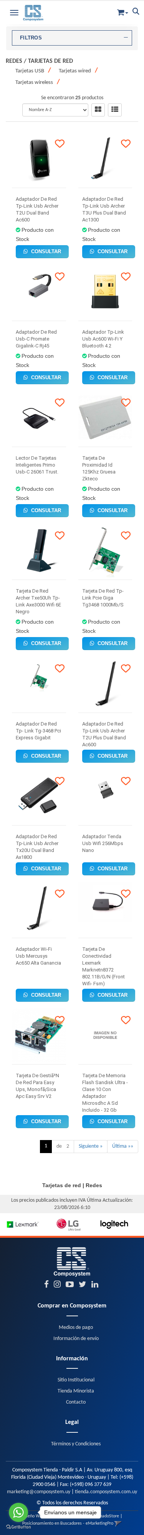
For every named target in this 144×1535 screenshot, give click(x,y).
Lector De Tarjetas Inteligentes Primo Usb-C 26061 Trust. (37, 465)
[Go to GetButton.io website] (18, 1527)
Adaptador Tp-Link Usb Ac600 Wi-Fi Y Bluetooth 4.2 (103, 339)
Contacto (76, 1402)
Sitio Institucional (76, 1380)
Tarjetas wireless (34, 82)
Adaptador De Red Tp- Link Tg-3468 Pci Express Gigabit (38, 730)
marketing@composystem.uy (38, 1492)
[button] (122, 11)
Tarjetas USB (29, 71)
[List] (115, 109)
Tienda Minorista (76, 1391)
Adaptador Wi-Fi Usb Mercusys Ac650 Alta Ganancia (38, 956)
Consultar (45, 251)
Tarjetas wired (75, 71)
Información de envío (76, 1339)
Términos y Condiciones (76, 1444)
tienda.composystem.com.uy (106, 1492)
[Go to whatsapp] (18, 1512)
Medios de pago (76, 1327)
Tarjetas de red (50, 61)
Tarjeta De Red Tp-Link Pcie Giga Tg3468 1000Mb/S (103, 598)
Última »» (122, 1146)
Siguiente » (91, 1146)
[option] (23, 1224)
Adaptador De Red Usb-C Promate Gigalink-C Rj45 (36, 339)
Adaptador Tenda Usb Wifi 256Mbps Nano (102, 843)
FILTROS (31, 38)
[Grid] (98, 109)
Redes (14, 61)
